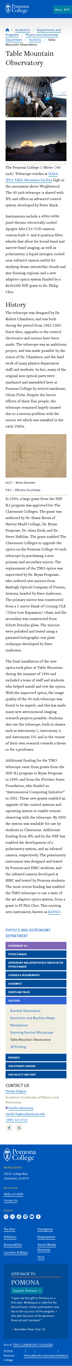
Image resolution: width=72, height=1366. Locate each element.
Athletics (10, 1236)
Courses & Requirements (24, 975)
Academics (22, 29)
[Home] (17, 8)
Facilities (35, 39)
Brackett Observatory (25, 1010)
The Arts (9, 1228)
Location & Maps (16, 1252)
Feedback (62, 1355)
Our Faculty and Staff (22, 1074)
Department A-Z (18, 946)
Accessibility (13, 1244)
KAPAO (54, 911)
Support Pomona (25, 1290)
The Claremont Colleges (33, 1345)
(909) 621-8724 (16, 1120)
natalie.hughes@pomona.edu (25, 1114)
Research (14, 1057)
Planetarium (19, 1024)
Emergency (45, 1228)
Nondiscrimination (44, 1355)
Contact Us (11, 1200)
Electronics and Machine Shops (32, 1017)
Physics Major (17, 954)
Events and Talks (19, 992)
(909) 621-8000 (13, 1194)
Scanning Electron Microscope (31, 1032)
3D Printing (18, 1046)
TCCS (40, 1257)
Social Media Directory (46, 1247)
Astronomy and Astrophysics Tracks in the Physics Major (35, 964)
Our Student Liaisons (21, 1066)
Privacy (28, 1355)
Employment (46, 1236)
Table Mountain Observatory (30, 1039)
